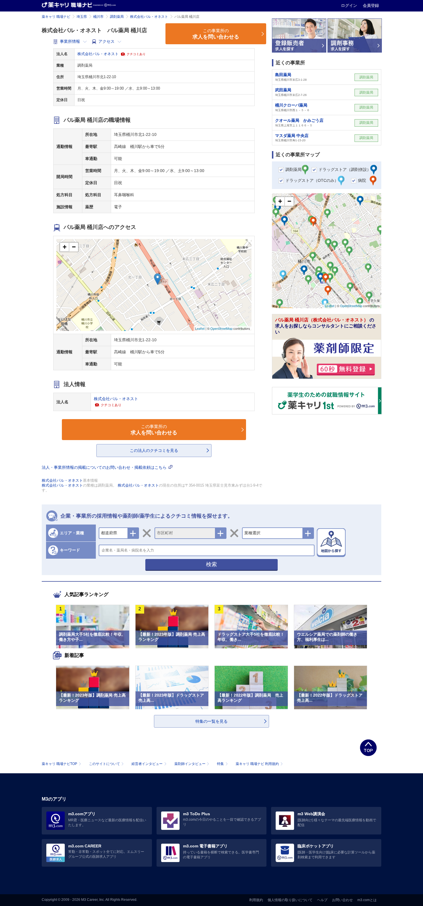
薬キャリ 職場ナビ (56, 17)
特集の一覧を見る (211, 721)
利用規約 (256, 900)
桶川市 (98, 17)
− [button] (74, 246)
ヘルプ (322, 900)
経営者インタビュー (147, 764)
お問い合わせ (342, 900)
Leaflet (200, 328)
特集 (220, 764)
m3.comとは (367, 900)
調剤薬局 (117, 17)
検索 (211, 564)
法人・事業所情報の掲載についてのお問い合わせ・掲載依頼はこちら (105, 467)
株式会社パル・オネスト (149, 17)
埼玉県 (82, 17)
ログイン (349, 5)
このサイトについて (104, 764)
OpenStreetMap (221, 328)
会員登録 (371, 5)
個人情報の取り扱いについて (290, 900)
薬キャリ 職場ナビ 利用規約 (257, 764)
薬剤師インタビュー (189, 764)
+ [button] (64, 246)
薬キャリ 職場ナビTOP (59, 764)
